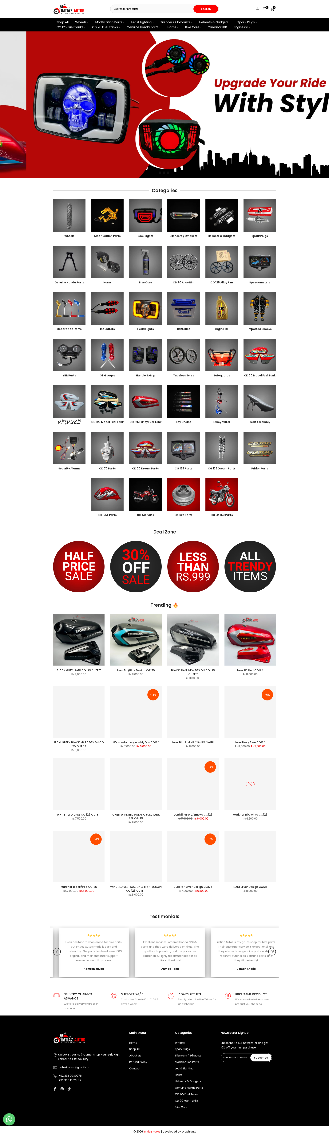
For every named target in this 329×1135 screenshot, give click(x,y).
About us (135, 1055)
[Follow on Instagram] (62, 1089)
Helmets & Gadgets (213, 22)
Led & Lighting (141, 22)
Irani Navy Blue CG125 (250, 742)
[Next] (272, 951)
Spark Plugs (246, 22)
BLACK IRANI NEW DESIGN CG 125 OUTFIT (193, 672)
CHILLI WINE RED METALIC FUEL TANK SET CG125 (136, 816)
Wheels (80, 22)
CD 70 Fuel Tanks (105, 27)
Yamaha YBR (217, 27)
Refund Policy (138, 1062)
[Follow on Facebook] (55, 1089)
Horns (171, 27)
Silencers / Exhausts (175, 22)
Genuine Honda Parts (142, 27)
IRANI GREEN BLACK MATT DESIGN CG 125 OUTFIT (79, 744)
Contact (135, 1068)
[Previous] (57, 951)
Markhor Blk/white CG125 (250, 815)
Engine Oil (241, 27)
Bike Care (192, 27)
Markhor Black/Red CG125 (79, 887)
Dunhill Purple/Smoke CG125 (193, 815)
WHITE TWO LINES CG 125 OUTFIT (79, 815)
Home (133, 1043)
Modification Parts (108, 22)
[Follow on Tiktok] (69, 1089)
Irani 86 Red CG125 (250, 670)
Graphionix (189, 1131)
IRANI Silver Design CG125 (250, 887)
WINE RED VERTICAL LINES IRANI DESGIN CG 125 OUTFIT (136, 889)
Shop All (63, 22)
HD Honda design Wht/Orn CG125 (136, 742)
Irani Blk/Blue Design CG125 (136, 670)
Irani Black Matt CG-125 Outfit (193, 742)
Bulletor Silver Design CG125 (193, 887)
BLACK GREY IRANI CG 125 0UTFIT (79, 670)
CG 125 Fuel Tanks (70, 27)
